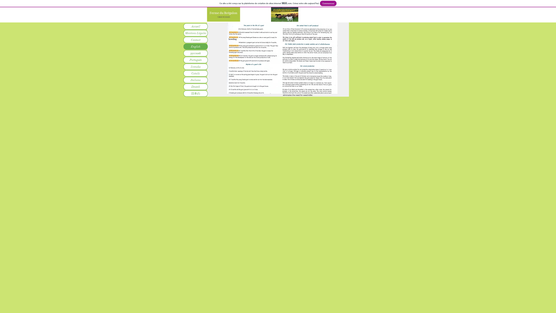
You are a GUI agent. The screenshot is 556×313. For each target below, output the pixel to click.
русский (196, 53)
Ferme (214, 13)
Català (195, 73)
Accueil (195, 26)
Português (196, 60)
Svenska (196, 67)
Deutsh (195, 87)
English (195, 46)
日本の (195, 93)
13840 (219, 17)
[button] (282, 58)
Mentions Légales (195, 33)
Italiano (196, 80)
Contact (195, 40)
